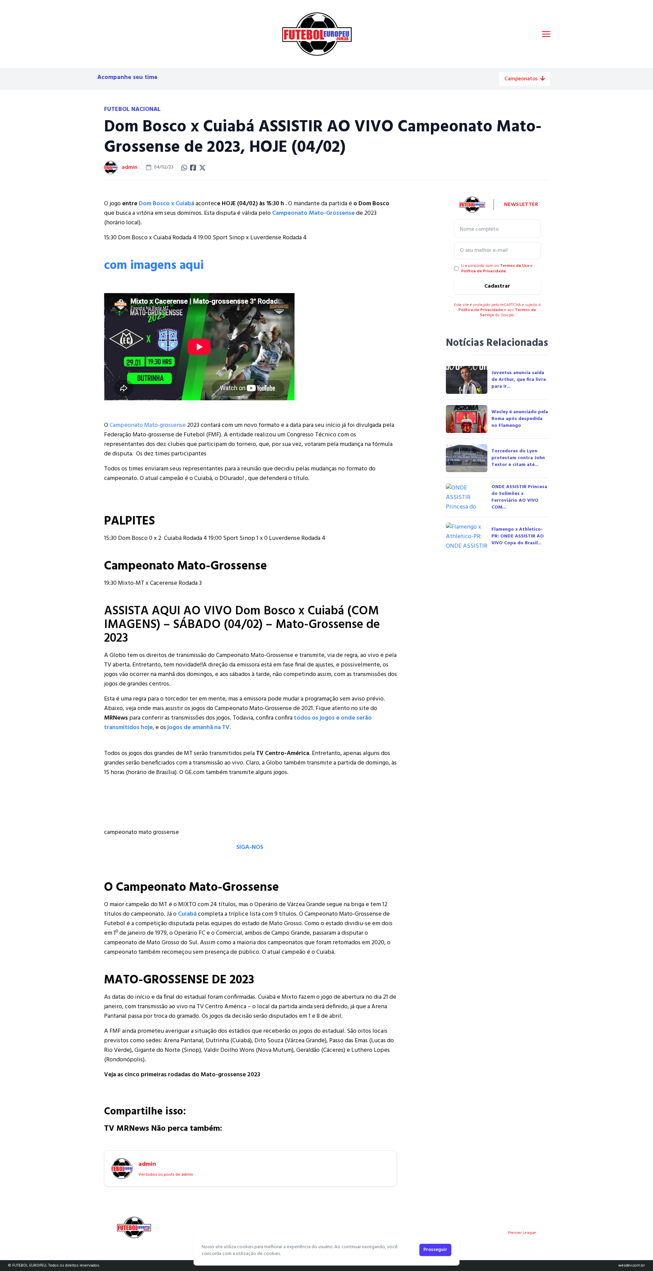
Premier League (522, 1232)
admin (129, 167)
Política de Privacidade (483, 271)
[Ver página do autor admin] (111, 167)
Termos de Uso (515, 265)
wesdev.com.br (631, 1265)
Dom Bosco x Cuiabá (167, 204)
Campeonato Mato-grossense (147, 425)
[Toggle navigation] (546, 34)
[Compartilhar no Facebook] (193, 167)
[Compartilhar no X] (202, 167)
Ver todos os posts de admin (165, 1174)
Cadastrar (497, 286)
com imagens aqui (154, 266)
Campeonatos (520, 79)
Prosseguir (435, 1250)
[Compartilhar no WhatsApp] (184, 167)
